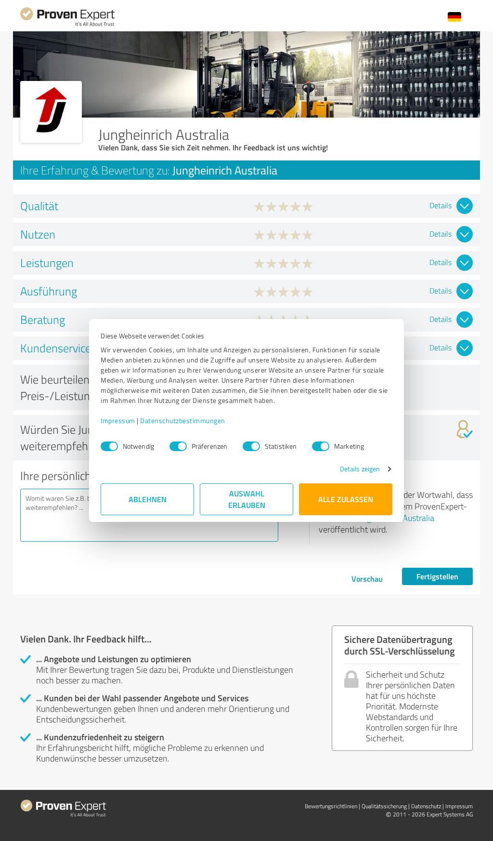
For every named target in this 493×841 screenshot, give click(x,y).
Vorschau (367, 578)
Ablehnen (148, 499)
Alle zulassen (345, 499)
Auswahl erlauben (246, 499)
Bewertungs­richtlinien (331, 806)
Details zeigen (360, 468)
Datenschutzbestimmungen (182, 420)
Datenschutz (426, 806)
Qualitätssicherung (384, 806)
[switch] (178, 446)
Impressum (118, 420)
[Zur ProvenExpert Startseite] (67, 24)
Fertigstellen (437, 576)
